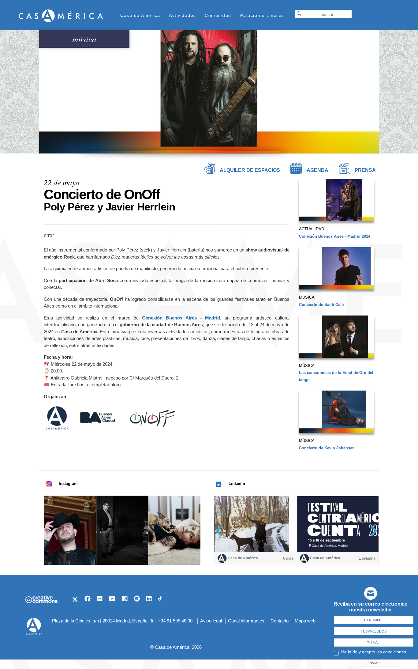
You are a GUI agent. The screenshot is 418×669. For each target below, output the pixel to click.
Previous (221, 530)
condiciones (394, 651)
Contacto (280, 620)
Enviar (374, 663)
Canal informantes (246, 620)
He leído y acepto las (373, 652)
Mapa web (305, 620)
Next (372, 530)
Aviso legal (211, 620)
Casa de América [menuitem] (140, 15)
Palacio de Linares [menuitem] (262, 15)
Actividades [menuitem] (182, 15)
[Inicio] (61, 15)
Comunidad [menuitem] (218, 15)
